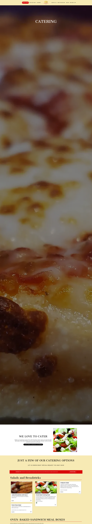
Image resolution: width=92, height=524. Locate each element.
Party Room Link (61, 2)
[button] (21, 491)
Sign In (67, 2)
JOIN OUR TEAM (32, 2)
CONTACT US (53, 2)
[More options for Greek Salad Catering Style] (55, 505)
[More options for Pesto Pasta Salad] (31, 512)
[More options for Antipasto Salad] (79, 491)
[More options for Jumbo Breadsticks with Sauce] (31, 500)
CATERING (39, 2)
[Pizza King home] (46, 2)
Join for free (72, 471)
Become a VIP (73, 2)
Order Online (25, 2)
